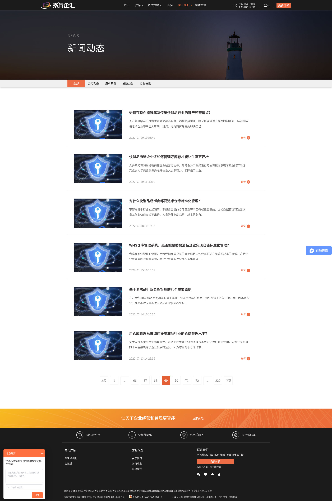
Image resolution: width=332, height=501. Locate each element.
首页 (126, 5)
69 (166, 380)
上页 (104, 380)
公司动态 (93, 83)
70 (176, 380)
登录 (267, 5)
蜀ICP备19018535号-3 (113, 497)
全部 (76, 83)
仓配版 (68, 463)
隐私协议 (233, 497)
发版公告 (127, 83)
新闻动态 (137, 463)
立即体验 (198, 418)
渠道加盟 (200, 5)
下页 (228, 380)
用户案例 (110, 83)
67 (145, 380)
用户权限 (223, 497)
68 (155, 380)
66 (135, 380)
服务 (170, 5)
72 (197, 380)
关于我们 (137, 458)
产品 (138, 5)
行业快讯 (145, 83)
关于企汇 (184, 5)
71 (186, 380)
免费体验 (283, 5)
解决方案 (153, 5)
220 (217, 380)
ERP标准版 (71, 458)
